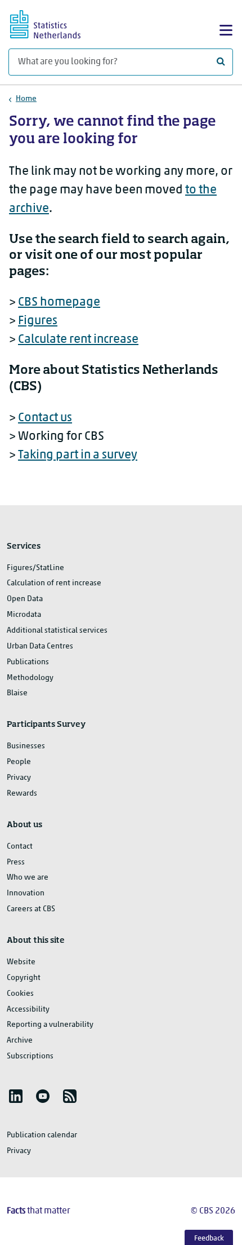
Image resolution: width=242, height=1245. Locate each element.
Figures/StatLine (35, 568)
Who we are (27, 877)
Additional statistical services (57, 630)
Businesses (26, 746)
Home (26, 99)
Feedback (209, 1238)
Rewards (22, 793)
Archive (20, 1040)
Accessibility (28, 1009)
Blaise (17, 693)
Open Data (25, 599)
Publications (28, 662)
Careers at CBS (31, 909)
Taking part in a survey (77, 455)
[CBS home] (55, 23)
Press (16, 862)
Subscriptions (30, 1056)
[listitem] (16, 1096)
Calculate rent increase (78, 339)
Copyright (24, 978)
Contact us (45, 418)
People (19, 762)
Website (21, 962)
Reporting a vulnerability (50, 1024)
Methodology (30, 678)
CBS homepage (59, 302)
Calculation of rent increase (54, 583)
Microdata (24, 615)
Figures (37, 321)
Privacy (19, 778)
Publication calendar (42, 1135)
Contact (20, 846)
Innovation (25, 893)
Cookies (20, 993)
